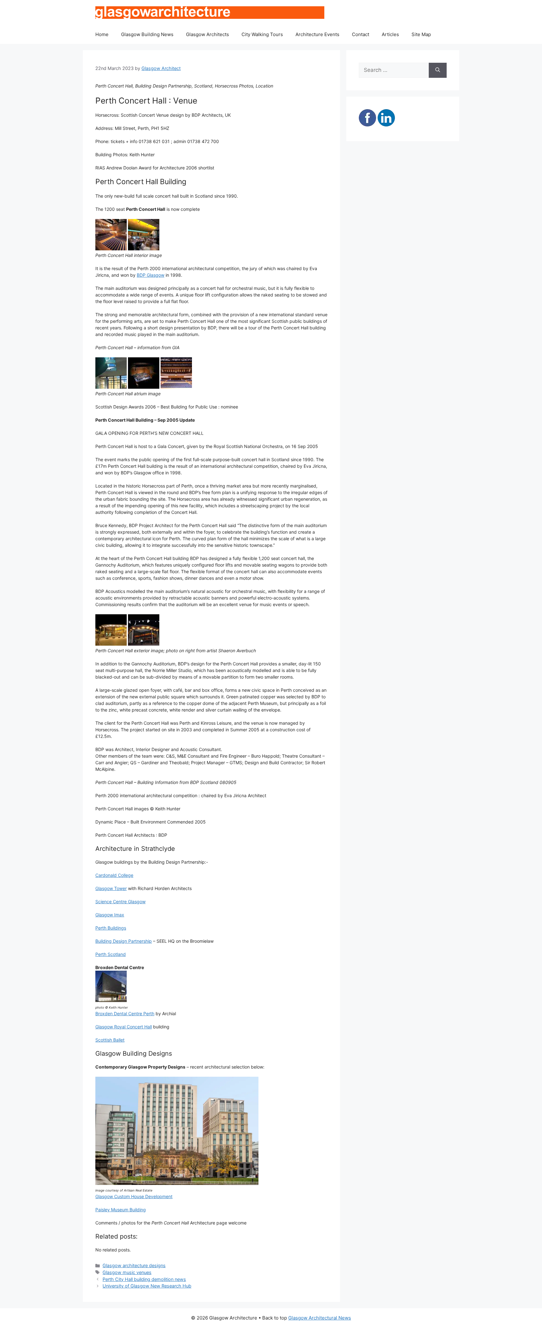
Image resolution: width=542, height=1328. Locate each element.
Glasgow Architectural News (319, 1318)
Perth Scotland (110, 954)
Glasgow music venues (127, 1272)
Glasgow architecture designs (134, 1265)
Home (102, 34)
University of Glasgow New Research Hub (147, 1285)
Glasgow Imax (109, 914)
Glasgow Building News (147, 34)
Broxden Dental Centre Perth (124, 1013)
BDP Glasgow (150, 275)
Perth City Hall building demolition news (144, 1279)
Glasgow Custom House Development (134, 1196)
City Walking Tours (262, 34)
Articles (390, 34)
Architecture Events (317, 34)
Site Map (421, 34)
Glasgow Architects (207, 34)
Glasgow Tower (111, 888)
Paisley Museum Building (120, 1209)
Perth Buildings (110, 928)
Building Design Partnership (123, 941)
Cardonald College (114, 875)
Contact (360, 34)
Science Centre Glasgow (120, 901)
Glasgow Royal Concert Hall (123, 1026)
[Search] (438, 70)
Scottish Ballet (110, 1040)
